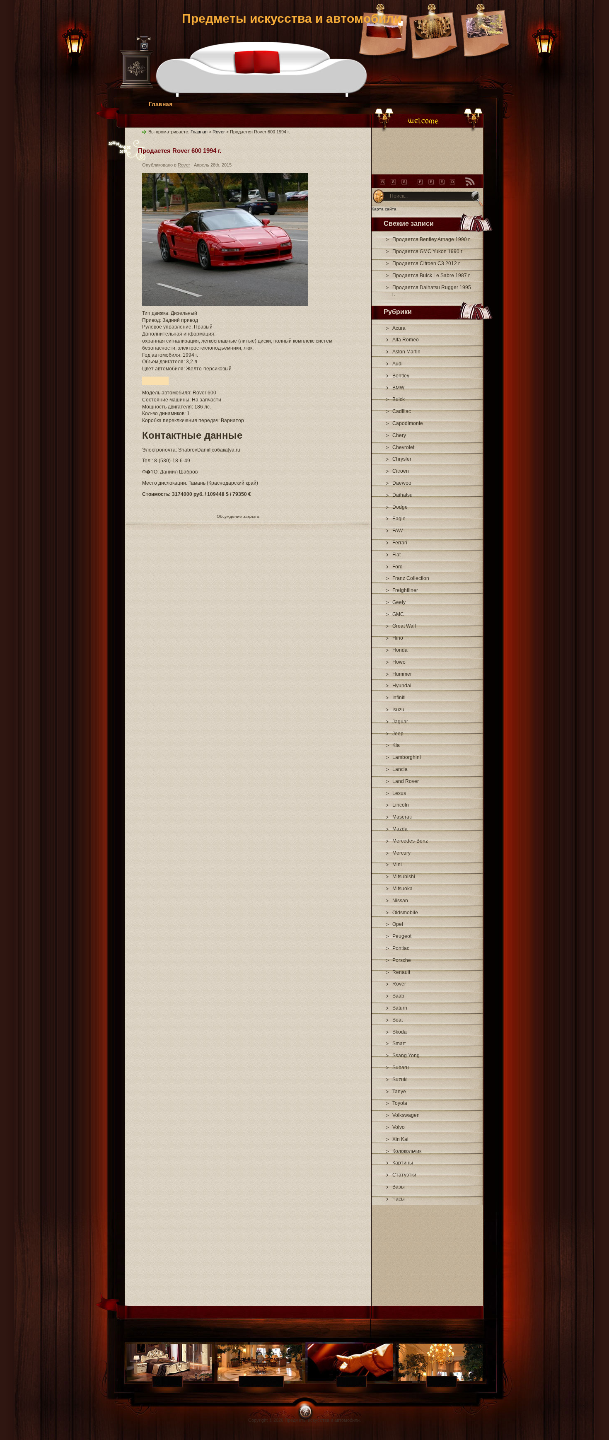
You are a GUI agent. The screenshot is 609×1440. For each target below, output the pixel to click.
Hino (397, 638)
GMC (398, 614)
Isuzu (398, 710)
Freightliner (405, 590)
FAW (397, 531)
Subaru (400, 1067)
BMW (398, 388)
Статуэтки (404, 1175)
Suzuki (400, 1079)
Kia (396, 745)
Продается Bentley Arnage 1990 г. (431, 239)
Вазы (398, 1187)
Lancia (400, 769)
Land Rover (405, 781)
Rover (399, 984)
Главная (160, 104)
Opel (397, 924)
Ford (397, 567)
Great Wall (404, 626)
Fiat (396, 555)
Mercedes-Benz (410, 841)
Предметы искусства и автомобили (291, 18)
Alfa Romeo (405, 340)
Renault (401, 972)
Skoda (399, 1032)
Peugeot (401, 936)
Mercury (401, 853)
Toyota (399, 1103)
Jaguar (400, 722)
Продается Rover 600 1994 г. (179, 150)
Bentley (400, 376)
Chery (399, 435)
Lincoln (400, 805)
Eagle (399, 519)
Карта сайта (384, 209)
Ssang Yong (406, 1055)
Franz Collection (410, 578)
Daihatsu (402, 495)
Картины (402, 1163)
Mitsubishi (403, 876)
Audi (397, 364)
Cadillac (401, 411)
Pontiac (400, 948)
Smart (399, 1043)
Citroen (400, 471)
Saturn (399, 1008)
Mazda (400, 829)
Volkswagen (406, 1115)
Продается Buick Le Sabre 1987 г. (431, 275)
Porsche (401, 960)
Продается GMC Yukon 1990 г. (427, 251)
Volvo (398, 1127)
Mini (397, 864)
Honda (400, 650)
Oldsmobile (405, 913)
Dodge (400, 507)
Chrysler (401, 459)
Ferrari (399, 543)
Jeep (398, 734)
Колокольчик (406, 1151)
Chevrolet (403, 447)
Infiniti (399, 698)
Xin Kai (400, 1139)
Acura (399, 328)
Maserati (402, 817)
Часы (398, 1199)
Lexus (399, 793)
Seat (397, 1020)
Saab (398, 996)
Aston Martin (406, 352)
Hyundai (401, 686)
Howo (399, 662)
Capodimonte (407, 423)
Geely (399, 602)
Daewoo (401, 483)
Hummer (402, 674)
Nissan (400, 901)
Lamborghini (406, 757)
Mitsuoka (402, 889)
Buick (398, 399)
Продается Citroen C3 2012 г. (426, 263)
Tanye (399, 1091)
